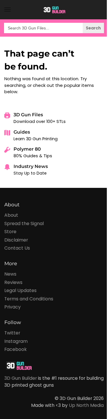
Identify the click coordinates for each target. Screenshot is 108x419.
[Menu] (13, 9)
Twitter (12, 333)
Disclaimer (16, 240)
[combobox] (54, 28)
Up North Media (86, 405)
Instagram (16, 341)
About (11, 215)
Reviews (13, 282)
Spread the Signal (24, 223)
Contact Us (17, 248)
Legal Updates (20, 290)
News (10, 274)
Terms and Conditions (28, 298)
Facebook (15, 349)
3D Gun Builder (20, 378)
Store (10, 231)
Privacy (12, 307)
